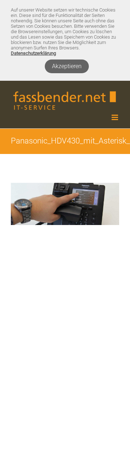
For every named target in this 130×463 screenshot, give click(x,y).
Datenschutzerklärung (33, 53)
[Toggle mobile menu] (115, 117)
